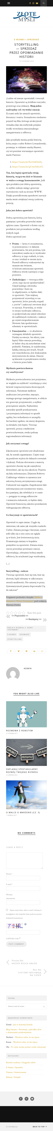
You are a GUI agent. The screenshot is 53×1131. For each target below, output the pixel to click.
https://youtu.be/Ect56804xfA (27, 162)
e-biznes (11, 634)
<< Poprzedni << (20, 616)
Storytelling (14, 639)
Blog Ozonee (11, 1029)
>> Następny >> (33, 619)
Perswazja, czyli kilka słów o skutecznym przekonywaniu (23, 1031)
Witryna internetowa (10, 896)
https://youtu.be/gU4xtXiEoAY (27, 166)
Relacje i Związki (13, 1077)
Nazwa (9, 874)
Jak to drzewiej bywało (23, 1024)
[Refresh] (25, 924)
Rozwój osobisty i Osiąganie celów (20, 1062)
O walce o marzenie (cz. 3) (23, 812)
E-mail (9, 884)
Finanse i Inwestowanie (16, 1072)
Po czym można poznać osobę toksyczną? (28, 1047)
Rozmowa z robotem (19, 730)
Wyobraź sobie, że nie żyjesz (27, 1037)
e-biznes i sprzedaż (26, 39)
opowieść (24, 634)
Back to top (39, 1127)
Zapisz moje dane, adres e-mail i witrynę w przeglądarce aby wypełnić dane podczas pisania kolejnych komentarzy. (24, 914)
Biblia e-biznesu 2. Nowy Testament (20, 629)
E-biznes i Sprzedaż (14, 1067)
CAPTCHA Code (12, 938)
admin (28, 668)
